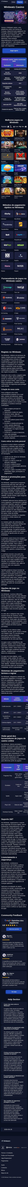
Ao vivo (11, 126)
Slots (23, 126)
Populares (4, 126)
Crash (16, 126)
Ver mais (14, 991)
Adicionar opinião (14, 929)
